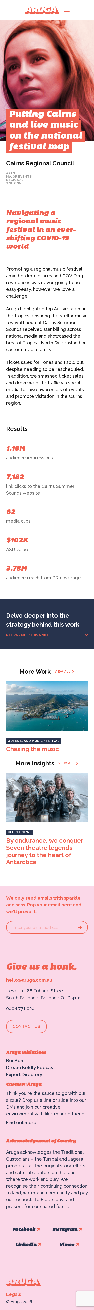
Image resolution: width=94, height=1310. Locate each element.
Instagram (64, 1229)
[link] (65, 671)
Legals (13, 1294)
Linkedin (26, 1245)
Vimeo (66, 1245)
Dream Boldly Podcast (30, 1067)
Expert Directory (24, 1074)
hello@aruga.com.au (29, 980)
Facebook (24, 1229)
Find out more (21, 1122)
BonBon (14, 1060)
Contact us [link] (26, 1026)
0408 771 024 (20, 1008)
